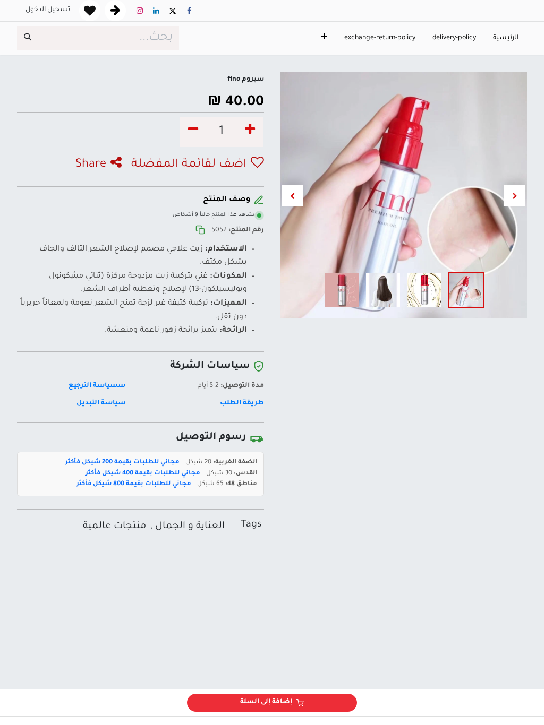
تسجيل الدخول (48, 10)
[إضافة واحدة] (250, 131)
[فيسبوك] (189, 10)
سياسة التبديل (100, 403)
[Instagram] (139, 10)
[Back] (115, 10)
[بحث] (27, 38)
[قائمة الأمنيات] (89, 10)
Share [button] (90, 164)
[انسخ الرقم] (200, 231)
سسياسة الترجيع (97, 386)
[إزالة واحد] (193, 131)
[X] (172, 10)
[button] (515, 195)
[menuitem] (505, 38)
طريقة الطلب (242, 403)
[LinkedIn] (156, 10)
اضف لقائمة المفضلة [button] (188, 164)
